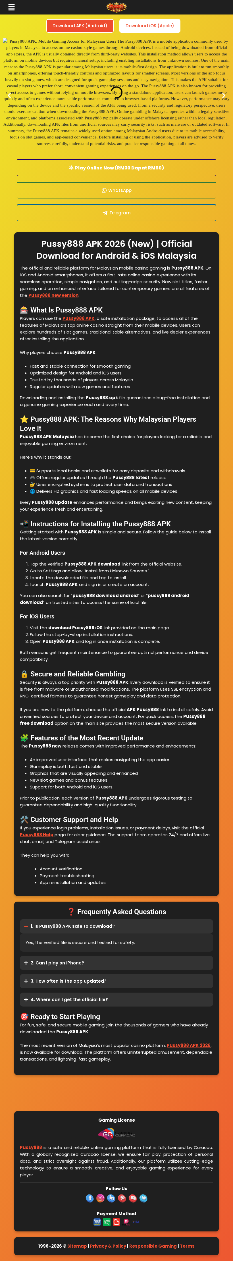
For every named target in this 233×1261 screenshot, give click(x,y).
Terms (187, 1246)
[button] (33, 7)
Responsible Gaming (153, 1246)
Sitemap (77, 1246)
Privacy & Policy (108, 1246)
